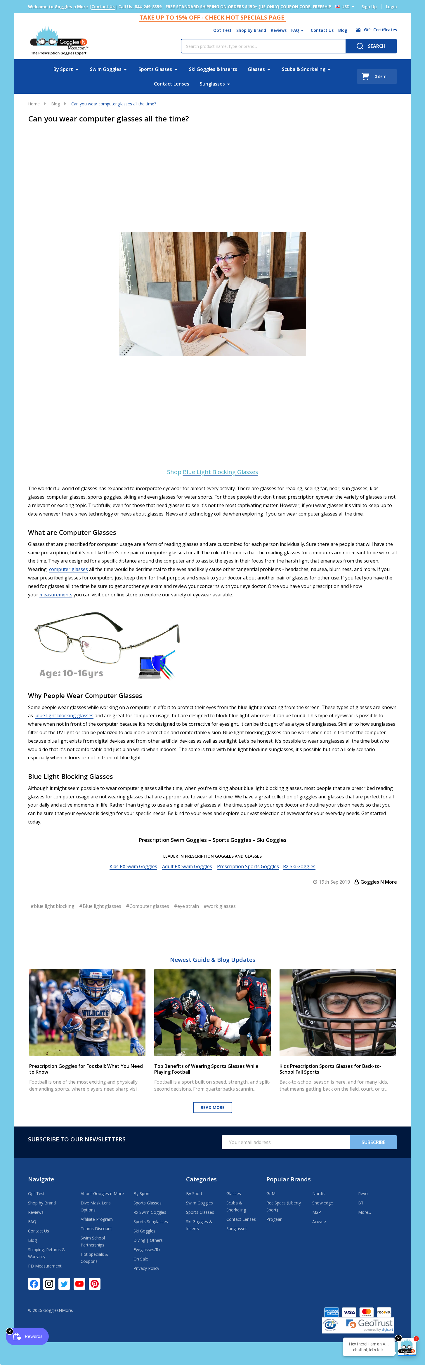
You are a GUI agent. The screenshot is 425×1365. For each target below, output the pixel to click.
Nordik (318, 1193)
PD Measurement (45, 1266)
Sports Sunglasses (150, 1221)
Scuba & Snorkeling (303, 69)
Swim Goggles (106, 69)
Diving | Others (148, 1240)
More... (364, 1212)
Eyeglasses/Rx (146, 1249)
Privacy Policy (146, 1268)
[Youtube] (79, 1284)
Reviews (279, 30)
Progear (274, 1219)
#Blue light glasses (100, 906)
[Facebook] (34, 1284)
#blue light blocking (52, 906)
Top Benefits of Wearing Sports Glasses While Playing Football (206, 1069)
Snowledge (322, 1203)
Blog (342, 30)
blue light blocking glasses (64, 715)
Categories (201, 1179)
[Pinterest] (94, 1284)
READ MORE (213, 1107)
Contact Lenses (171, 84)
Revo (363, 1193)
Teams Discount (96, 1228)
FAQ (295, 30)
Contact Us (322, 30)
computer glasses (68, 569)
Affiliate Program (97, 1219)
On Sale (140, 1259)
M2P (316, 1212)
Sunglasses (212, 84)
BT (361, 1203)
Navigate (41, 1179)
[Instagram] (49, 1284)
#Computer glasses (147, 906)
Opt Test (222, 30)
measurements (55, 594)
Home (34, 104)
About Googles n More (102, 1193)
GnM (270, 1193)
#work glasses (220, 906)
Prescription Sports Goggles (248, 866)
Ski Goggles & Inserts (213, 69)
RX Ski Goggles (299, 866)
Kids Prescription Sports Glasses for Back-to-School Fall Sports (330, 1069)
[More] (302, 30)
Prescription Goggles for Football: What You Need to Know (86, 1069)
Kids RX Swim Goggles (133, 866)
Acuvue (319, 1221)
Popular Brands (288, 1179)
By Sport (63, 69)
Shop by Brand (251, 30)
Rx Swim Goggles (149, 1212)
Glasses (256, 69)
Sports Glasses (155, 69)
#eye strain (186, 906)
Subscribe (373, 1142)
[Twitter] (64, 1284)
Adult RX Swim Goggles (187, 866)
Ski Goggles (144, 1231)
